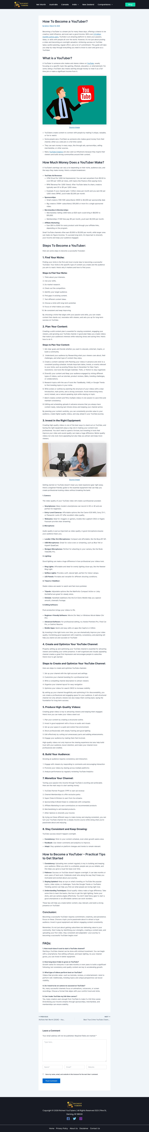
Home (51, 1128)
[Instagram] (80, 1118)
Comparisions (104, 4)
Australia (53, 4)
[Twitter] (74, 1118)
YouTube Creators (56, 152)
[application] (78, 5)
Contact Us (95, 1128)
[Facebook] (68, 1118)
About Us (74, 1128)
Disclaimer (83, 1128)
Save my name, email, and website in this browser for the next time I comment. (71, 1074)
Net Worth (41, 4)
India (74, 4)
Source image (74, 127)
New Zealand (88, 4)
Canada (65, 4)
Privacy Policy (62, 1128)
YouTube (90, 63)
